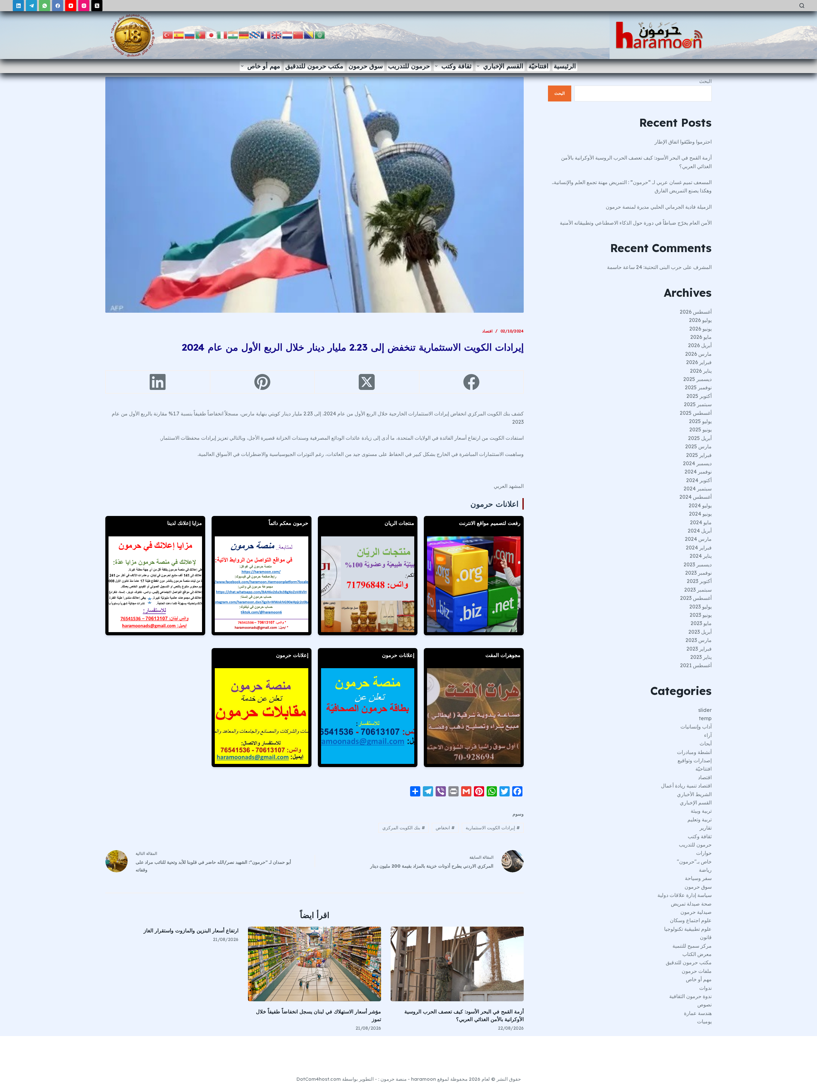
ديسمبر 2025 (697, 379)
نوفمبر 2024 (698, 471)
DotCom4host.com (318, 1079)
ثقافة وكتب (456, 66)
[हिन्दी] (233, 35)
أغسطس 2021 (696, 665)
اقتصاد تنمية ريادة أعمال (686, 785)
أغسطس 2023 (696, 598)
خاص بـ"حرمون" (694, 861)
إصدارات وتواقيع (695, 760)
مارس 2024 (698, 539)
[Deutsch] (244, 35)
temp (705, 718)
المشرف (702, 267)
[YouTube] (70, 5)
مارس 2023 (699, 640)
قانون (706, 937)
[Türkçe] (168, 35)
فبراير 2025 (699, 455)
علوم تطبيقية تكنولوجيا (688, 929)
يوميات (704, 1021)
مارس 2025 (698, 446)
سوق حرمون (366, 66)
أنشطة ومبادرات (694, 752)
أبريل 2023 (700, 632)
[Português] (200, 35)
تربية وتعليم (699, 819)
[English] (276, 35)
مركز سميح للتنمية (692, 946)
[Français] (265, 35)
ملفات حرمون (697, 971)
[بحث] (801, 5)
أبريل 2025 (700, 438)
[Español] (179, 35)
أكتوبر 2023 (699, 581)
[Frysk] (255, 35)
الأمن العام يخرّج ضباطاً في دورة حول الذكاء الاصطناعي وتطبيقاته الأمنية (636, 223)
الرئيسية (565, 66)
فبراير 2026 (699, 362)
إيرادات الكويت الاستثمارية (493, 828)
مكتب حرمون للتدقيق (314, 66)
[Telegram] (31, 5)
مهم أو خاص (263, 66)
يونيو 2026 (700, 328)
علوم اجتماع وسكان (691, 920)
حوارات (704, 853)
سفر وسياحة (698, 878)
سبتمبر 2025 (698, 404)
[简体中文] (298, 35)
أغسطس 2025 (696, 413)
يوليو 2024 (700, 505)
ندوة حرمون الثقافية (690, 996)
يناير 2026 (701, 371)
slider (705, 710)
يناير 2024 (701, 556)
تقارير (706, 828)
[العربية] (320, 35)
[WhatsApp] (44, 5)
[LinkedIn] (18, 5)
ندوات (705, 988)
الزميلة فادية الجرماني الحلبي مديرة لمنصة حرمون (659, 207)
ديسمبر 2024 (697, 463)
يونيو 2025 (700, 429)
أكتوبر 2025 (699, 396)
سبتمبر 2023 (698, 589)
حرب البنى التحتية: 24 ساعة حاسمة (644, 267)
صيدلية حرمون (696, 912)
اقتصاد (487, 331)
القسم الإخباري (503, 66)
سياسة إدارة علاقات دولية (684, 895)
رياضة (705, 870)
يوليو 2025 (700, 421)
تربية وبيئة (701, 811)
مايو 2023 (701, 623)
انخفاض (445, 828)
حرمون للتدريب (409, 66)
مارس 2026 (698, 354)
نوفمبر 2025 (698, 387)
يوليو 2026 (700, 320)
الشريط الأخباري (694, 794)
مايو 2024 (701, 522)
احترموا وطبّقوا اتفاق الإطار (683, 141)
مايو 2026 (701, 337)
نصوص (704, 1004)
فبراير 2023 (699, 649)
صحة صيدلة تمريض (691, 903)
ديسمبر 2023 (698, 564)
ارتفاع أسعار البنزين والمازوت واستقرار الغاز (191, 930)
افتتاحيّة (538, 66)
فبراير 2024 (699, 547)
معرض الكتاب (697, 954)
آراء (708, 735)
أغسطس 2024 (695, 497)
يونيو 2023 (701, 615)
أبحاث (706, 743)
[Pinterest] (262, 382)
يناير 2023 (701, 657)
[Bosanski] (309, 35)
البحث (705, 81)
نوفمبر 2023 (698, 573)
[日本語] (211, 35)
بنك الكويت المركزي (403, 828)
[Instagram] (83, 5)
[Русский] (189, 35)
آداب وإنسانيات (696, 726)
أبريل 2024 (700, 530)
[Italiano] (222, 35)
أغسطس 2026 (696, 312)
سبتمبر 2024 (698, 488)
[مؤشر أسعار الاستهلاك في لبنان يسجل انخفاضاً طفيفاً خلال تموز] (314, 964)
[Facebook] (57, 5)
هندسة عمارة (698, 1013)
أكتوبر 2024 (699, 480)
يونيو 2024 (700, 514)
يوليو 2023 (700, 606)
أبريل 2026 (700, 345)
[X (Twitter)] (96, 5)
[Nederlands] (287, 35)
